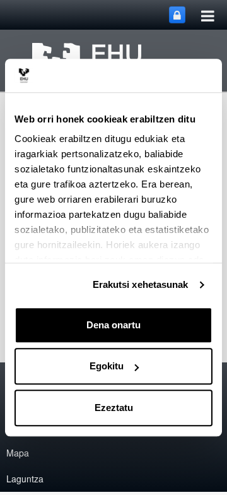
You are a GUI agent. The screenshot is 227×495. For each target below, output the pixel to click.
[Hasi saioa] (177, 15)
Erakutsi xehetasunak (141, 284)
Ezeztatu (114, 407)
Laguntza (25, 478)
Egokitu (107, 366)
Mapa (17, 452)
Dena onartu (113, 324)
